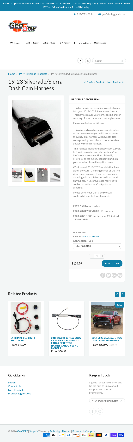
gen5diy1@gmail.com (113, 14)
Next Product (115, 82)
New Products (16, 389)
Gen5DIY (22, 431)
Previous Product (95, 82)
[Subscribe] (121, 400)
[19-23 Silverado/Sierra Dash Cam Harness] (36, 132)
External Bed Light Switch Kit (23, 339)
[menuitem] (14, 43)
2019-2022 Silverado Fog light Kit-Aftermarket (107, 339)
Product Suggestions (19, 393)
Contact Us (14, 386)
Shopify (33, 431)
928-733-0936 (85, 14)
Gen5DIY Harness (91, 236)
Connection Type (83, 240)
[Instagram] (100, 411)
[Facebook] (92, 411)
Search (12, 382)
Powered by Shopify (83, 431)
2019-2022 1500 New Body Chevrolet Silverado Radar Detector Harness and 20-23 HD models (66, 343)
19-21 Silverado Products (33, 73)
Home (11, 73)
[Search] (122, 60)
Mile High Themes (60, 431)
